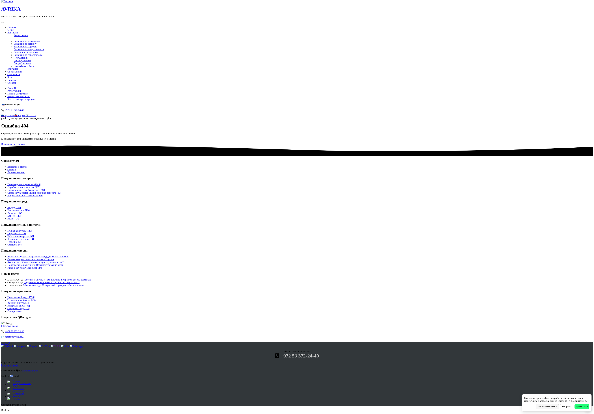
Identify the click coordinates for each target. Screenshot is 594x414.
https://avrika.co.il (10, 326)
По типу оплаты (22, 60)
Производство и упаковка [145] (24, 184)
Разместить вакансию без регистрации (18, 388)
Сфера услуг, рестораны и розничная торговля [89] (34, 192)
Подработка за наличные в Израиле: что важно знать (35, 265)
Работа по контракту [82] (20, 236)
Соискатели (13, 74)
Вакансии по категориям (27, 41)
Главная (11, 27)
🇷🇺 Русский (7, 115)
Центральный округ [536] (20, 297)
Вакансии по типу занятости (29, 49)
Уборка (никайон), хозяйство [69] (25, 195)
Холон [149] (13, 218)
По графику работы (24, 66)
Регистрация (14, 91)
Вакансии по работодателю (28, 55)
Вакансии (12, 32)
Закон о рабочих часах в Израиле (24, 267)
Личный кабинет (16, 172)
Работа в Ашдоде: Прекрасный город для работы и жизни (38, 256)
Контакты (12, 69)
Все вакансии (21, 35)
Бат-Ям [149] (14, 216)
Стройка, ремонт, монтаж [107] (23, 187)
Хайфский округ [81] (18, 305)
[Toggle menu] (2, 22)
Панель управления (17, 93)
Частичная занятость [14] (20, 239)
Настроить (567, 406)
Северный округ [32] (18, 308)
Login (4, 343)
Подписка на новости (18, 394)
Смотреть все (14, 244)
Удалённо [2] (14, 242)
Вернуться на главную (13, 144)
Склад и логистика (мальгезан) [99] (26, 190)
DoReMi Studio (30, 370)
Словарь (11, 82)
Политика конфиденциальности (22, 382)
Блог (9, 77)
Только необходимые (547, 406)
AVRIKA (11, 9)
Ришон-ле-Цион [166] (18, 210)
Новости (12, 80)
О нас (10, 29)
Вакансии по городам (25, 46)
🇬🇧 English (20, 115)
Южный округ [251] (18, 303)
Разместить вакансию (21, 98)
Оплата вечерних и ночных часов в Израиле (30, 259)
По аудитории (21, 57)
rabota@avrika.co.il (14, 336)
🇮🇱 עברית (31, 115)
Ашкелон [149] (15, 213)
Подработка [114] (16, 233)
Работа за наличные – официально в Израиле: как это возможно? (58, 279)
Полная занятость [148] (19, 230)
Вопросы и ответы (17, 166)
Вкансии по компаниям (26, 52)
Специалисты (14, 71)
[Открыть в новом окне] (7, 346)
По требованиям (22, 63)
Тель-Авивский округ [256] (21, 300)
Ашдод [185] (14, 207)
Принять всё (582, 406)
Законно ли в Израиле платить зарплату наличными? (35, 262)
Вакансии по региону (25, 43)
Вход (10, 88)
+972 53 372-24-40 (14, 110)
